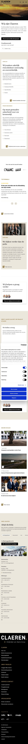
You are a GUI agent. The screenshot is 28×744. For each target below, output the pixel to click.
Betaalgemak (4, 689)
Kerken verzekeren (5, 701)
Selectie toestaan (14, 393)
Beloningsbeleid (5, 655)
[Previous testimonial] (12, 203)
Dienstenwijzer (4, 660)
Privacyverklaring (4, 732)
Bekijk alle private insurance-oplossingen (17, 146)
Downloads (4, 691)
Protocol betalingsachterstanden (8, 736)
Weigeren (14, 397)
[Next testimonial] (16, 203)
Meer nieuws (7, 504)
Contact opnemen (5, 684)
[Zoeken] (20, 2)
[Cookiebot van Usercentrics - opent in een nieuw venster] (21, 345)
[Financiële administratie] (1, 613)
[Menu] (26, 2)
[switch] (25, 372)
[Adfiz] (3, 715)
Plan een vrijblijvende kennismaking (12, 301)
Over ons (3, 650)
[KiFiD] (10, 715)
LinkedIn (3, 739)
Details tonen (21, 385)
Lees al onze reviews (9, 213)
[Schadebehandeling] (1, 581)
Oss (21, 535)
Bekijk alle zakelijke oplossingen (19, 100)
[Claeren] (6, 2)
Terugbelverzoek (5, 687)
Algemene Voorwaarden (6, 727)
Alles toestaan (14, 389)
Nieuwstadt (15, 535)
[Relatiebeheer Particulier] (1, 588)
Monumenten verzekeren (7, 704)
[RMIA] (2, 719)
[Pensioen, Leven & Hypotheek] (1, 600)
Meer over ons (8, 266)
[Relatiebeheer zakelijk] (1, 594)
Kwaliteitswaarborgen (6, 657)
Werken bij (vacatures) (6, 653)
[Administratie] (1, 619)
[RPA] (8, 719)
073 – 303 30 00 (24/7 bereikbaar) (10, 543)
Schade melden (5, 674)
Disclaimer (3, 734)
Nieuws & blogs (5, 694)
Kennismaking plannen (6, 670)
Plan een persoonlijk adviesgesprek (11, 38)
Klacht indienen (5, 677)
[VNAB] (18, 715)
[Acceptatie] (1, 606)
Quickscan (3, 672)
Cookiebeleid (4, 729)
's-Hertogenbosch (6, 535)
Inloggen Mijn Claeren (6, 667)
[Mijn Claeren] (23, 2)
